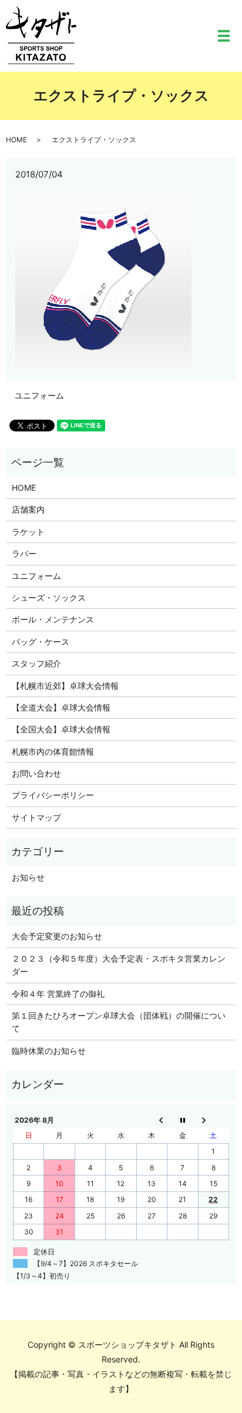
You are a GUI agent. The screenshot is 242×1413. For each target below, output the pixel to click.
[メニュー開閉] (224, 36)
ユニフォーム (39, 395)
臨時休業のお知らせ (49, 1051)
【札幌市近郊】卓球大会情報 (65, 686)
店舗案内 (28, 509)
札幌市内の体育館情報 (53, 751)
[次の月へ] (213, 1119)
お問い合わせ (36, 773)
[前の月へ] (151, 1119)
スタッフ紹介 (36, 663)
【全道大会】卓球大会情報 (61, 707)
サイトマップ (36, 817)
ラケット (28, 532)
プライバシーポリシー (53, 795)
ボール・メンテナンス (53, 619)
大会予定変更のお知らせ (57, 936)
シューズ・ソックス (49, 597)
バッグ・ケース (40, 642)
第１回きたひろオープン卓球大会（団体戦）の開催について (119, 1021)
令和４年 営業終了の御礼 (58, 994)
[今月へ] (182, 1119)
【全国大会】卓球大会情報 (61, 729)
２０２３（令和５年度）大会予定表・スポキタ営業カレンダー (119, 964)
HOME (16, 139)
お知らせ (28, 877)
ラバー (24, 553)
